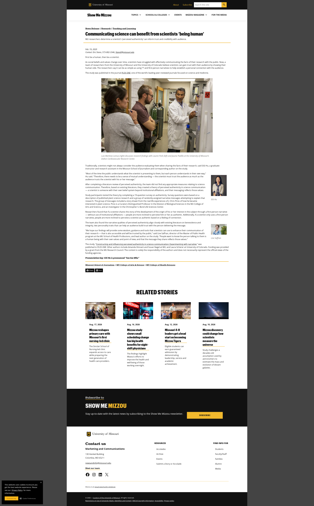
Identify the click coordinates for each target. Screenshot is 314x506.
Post (100, 270)
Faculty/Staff (221, 454)
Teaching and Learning (124, 29)
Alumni (218, 463)
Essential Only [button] (11, 498)
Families (219, 459)
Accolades (161, 449)
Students (219, 449)
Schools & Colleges (158, 14)
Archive (159, 454)
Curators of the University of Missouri (106, 498)
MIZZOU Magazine (197, 14)
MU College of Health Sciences (160, 265)
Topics (136, 14)
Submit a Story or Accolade (168, 463)
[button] (27, 498)
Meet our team (92, 468)
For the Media (219, 14)
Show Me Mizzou (99, 15)
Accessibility (159, 501)
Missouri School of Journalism (99, 265)
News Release (92, 29)
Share (91, 270)
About (176, 4)
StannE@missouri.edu (125, 52)
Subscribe (187, 4)
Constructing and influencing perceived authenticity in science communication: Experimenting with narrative (146, 244)
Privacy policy (169, 501)
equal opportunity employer (105, 487)
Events (178, 14)
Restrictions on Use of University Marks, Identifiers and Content (108, 501)
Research (106, 29)
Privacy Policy (17, 490)
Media (218, 468)
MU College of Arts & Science (130, 265)
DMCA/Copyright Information (143, 501)
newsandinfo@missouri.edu (98, 463)
